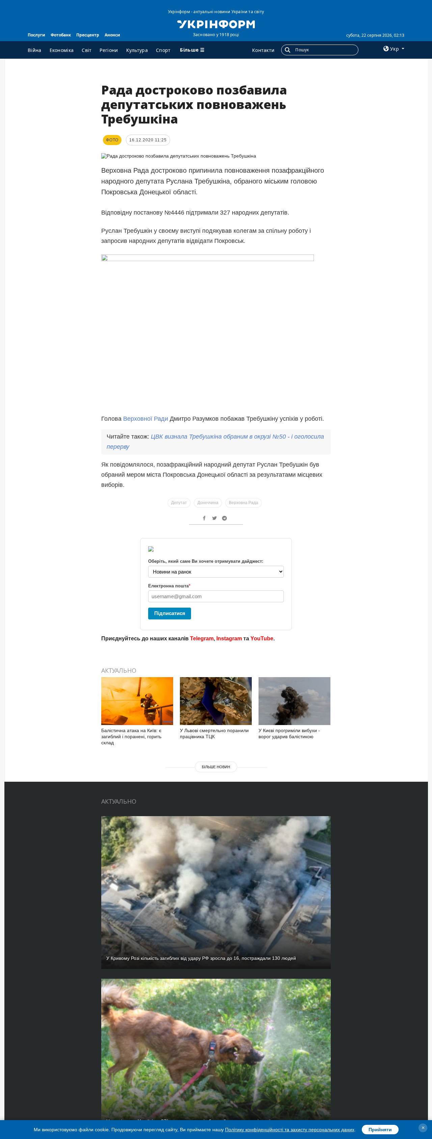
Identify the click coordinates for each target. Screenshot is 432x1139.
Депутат (179, 502)
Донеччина (207, 502)
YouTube (261, 638)
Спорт (163, 50)
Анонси (112, 35)
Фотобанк (61, 35)
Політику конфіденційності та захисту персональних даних (289, 1129)
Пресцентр (87, 35)
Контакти (263, 50)
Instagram (229, 638)
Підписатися (169, 613)
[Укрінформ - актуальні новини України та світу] (215, 23)
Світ (86, 50)
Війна (35, 50)
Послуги (36, 35)
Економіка (62, 50)
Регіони (109, 50)
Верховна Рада (243, 502)
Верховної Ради (145, 418)
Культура (137, 50)
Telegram (202, 638)
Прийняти (380, 1129)
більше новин (216, 767)
